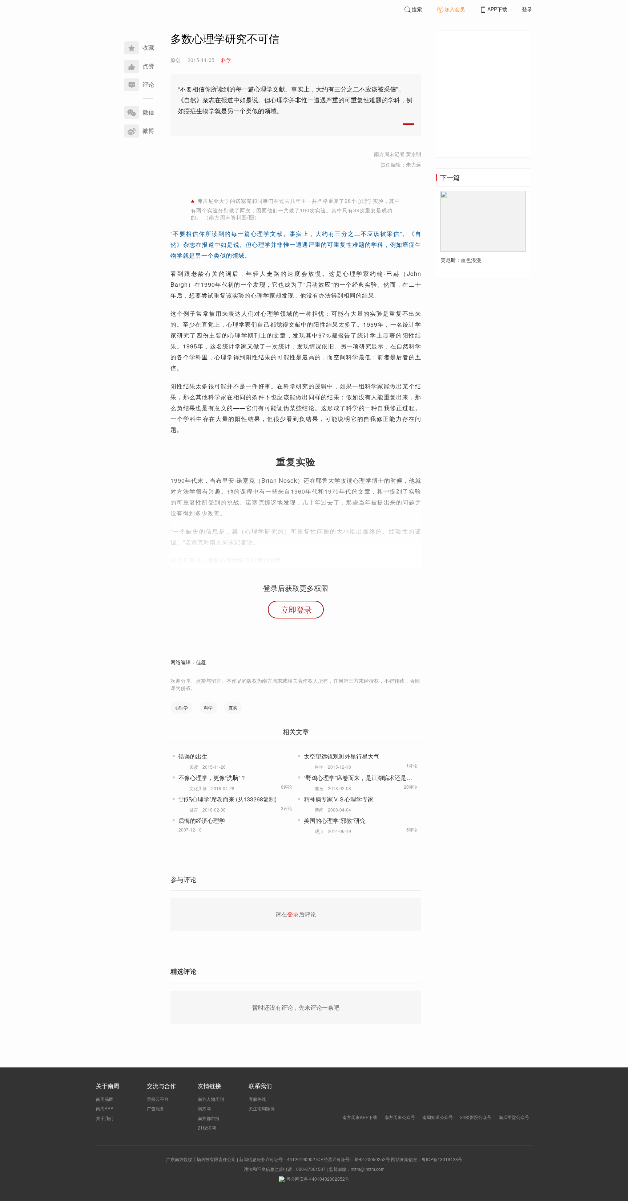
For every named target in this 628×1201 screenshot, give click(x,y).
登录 (527, 9)
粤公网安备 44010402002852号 (317, 1179)
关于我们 (104, 1118)
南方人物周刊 (211, 1099)
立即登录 (296, 609)
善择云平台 (158, 1099)
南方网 (204, 1108)
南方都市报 (209, 1118)
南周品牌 (104, 1099)
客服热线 (257, 1099)
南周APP (104, 1108)
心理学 (181, 707)
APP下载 (497, 9)
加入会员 (454, 9)
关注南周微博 (262, 1108)
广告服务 (155, 1108)
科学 (208, 707)
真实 (233, 707)
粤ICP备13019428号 (442, 1159)
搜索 (417, 9)
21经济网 (207, 1127)
